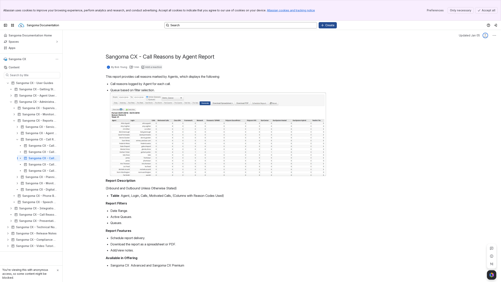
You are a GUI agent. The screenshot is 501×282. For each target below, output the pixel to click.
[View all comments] (491, 248)
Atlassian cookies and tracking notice (291, 10)
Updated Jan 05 (469, 35)
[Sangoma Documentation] (21, 25)
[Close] (57, 270)
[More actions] (57, 59)
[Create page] (491, 264)
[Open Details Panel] (491, 256)
